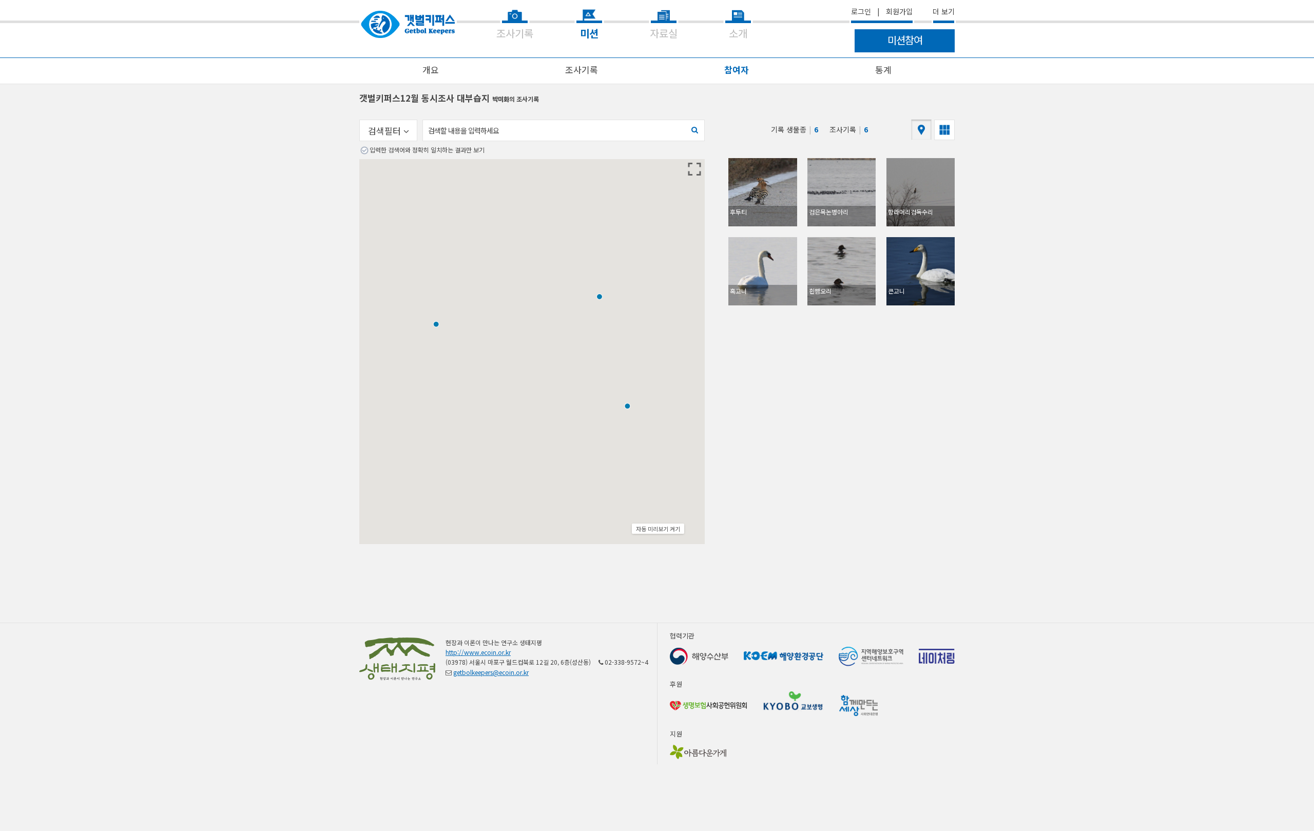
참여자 (736, 69)
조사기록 (581, 69)
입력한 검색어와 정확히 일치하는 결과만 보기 (427, 149)
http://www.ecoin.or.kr (478, 652)
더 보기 (944, 11)
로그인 (861, 11)
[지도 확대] (694, 169)
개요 (430, 69)
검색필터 (385, 130)
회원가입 (899, 11)
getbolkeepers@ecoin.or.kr (491, 672)
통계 (883, 69)
